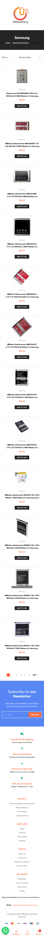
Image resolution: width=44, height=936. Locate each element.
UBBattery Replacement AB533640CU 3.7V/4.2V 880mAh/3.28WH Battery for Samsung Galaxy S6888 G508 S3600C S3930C (22, 245)
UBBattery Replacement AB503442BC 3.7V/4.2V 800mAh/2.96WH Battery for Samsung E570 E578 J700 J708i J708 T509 (22, 195)
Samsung (22, 89)
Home (8, 43)
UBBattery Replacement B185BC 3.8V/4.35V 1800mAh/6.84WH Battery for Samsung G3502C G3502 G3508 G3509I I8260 (22, 597)
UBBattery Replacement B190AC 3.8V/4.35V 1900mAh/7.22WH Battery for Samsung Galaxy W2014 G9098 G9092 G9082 (22, 647)
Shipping (22, 739)
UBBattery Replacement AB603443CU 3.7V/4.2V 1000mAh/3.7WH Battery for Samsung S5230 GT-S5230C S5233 (22, 396)
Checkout (22, 783)
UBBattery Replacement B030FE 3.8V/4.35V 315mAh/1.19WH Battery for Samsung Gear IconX (22, 496)
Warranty (22, 769)
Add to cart (22, 106)
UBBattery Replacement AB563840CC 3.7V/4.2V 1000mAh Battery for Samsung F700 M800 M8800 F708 (22, 295)
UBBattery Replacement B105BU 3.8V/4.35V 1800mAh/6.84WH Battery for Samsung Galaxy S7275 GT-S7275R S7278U (22, 546)
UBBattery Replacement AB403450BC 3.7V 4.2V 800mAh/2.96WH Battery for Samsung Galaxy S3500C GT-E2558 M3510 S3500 (22, 145)
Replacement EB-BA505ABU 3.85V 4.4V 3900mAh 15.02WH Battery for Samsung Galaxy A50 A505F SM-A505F (22, 94)
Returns (22, 754)
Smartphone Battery (21, 43)
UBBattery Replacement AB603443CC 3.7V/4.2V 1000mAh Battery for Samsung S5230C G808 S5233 (22, 346)
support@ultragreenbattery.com (24, 905)
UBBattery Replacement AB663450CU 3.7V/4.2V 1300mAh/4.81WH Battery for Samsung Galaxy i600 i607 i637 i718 (22, 446)
